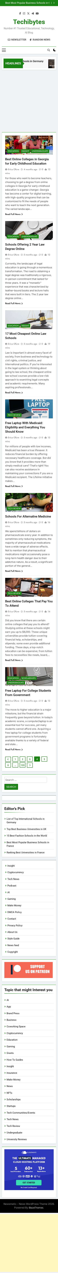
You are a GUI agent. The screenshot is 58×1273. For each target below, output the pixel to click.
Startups (11, 1106)
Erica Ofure (13, 169)
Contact (11, 918)
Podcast (11, 885)
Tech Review (14, 415)
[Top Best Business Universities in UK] (52, 65)
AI (8, 892)
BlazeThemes (36, 1207)
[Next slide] (54, 3)
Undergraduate (40, 151)
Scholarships (29, 678)
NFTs (9, 1092)
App (9, 1006)
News (10, 1086)
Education (13, 151)
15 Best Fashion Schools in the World (27, 835)
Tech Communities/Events (21, 1112)
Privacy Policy (14, 925)
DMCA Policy (14, 912)
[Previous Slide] (49, 3)
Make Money (14, 905)
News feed (13, 945)
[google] (33, 14)
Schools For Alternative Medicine (28, 516)
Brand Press (13, 1013)
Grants (10, 1053)
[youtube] (37, 14)
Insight (25, 151)
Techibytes (29, 22)
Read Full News (12, 214)
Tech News (13, 879)
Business (11, 1019)
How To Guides (15, 1059)
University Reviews (17, 1139)
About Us (12, 932)
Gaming (11, 898)
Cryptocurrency (15, 872)
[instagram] (24, 14)
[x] (28, 14)
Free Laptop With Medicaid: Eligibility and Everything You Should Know (25, 427)
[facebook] (20, 14)
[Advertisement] (29, 100)
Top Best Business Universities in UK (26, 829)
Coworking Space (16, 1026)
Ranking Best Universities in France (25, 852)
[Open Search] (48, 50)
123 (22, 765)
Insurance (12, 1072)
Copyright (12, 951)
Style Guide (13, 938)
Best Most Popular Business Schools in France (26, 3)
